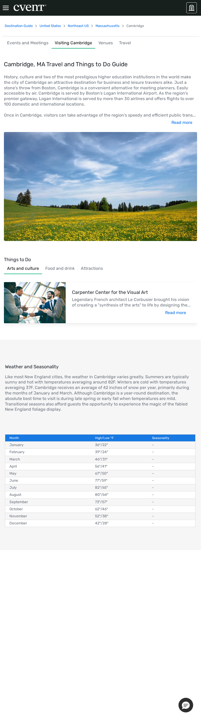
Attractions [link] (92, 268)
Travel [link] (125, 42)
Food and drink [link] (60, 268)
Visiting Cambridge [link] (73, 42)
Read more (181, 122)
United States (50, 26)
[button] (185, 705)
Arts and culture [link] (23, 268)
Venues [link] (105, 42)
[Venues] (191, 7)
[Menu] (6, 8)
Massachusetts (108, 26)
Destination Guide (19, 26)
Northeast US (78, 26)
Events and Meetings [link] (27, 42)
